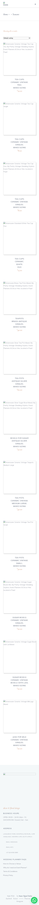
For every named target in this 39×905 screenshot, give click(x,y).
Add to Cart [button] (15, 93)
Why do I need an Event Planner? (15, 868)
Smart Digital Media (25, 896)
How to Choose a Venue (12, 864)
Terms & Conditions (10, 871)
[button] (34, 900)
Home (5, 14)
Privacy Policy (8, 875)
